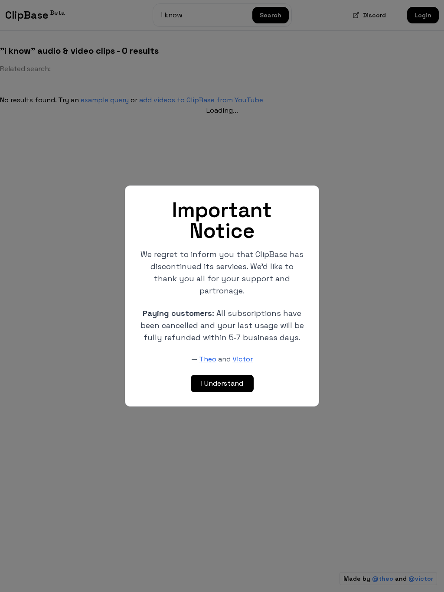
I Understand (222, 383)
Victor (242, 359)
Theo (207, 359)
